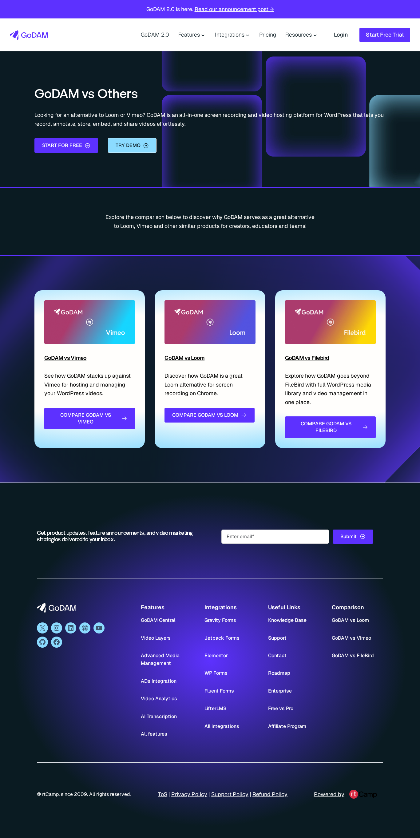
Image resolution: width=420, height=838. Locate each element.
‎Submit (348, 536)
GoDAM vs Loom (184, 357)
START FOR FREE (62, 145)
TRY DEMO (128, 145)
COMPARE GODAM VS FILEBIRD (326, 427)
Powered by (329, 794)
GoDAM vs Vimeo (65, 357)
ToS (162, 794)
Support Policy (229, 794)
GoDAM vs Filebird (307, 357)
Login (341, 34)
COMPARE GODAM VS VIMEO (85, 418)
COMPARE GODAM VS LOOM (205, 415)
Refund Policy (269, 794)
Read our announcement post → (234, 9)
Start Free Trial (385, 34)
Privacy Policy (189, 794)
